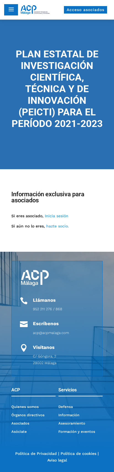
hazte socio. (57, 226)
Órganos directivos (28, 415)
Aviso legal (57, 460)
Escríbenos (46, 323)
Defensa (65, 407)
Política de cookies (78, 453)
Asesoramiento (71, 423)
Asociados (20, 423)
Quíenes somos (25, 407)
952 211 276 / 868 (47, 309)
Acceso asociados (85, 9)
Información (68, 415)
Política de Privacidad (36, 453)
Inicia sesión (56, 216)
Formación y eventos (76, 431)
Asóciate (19, 431)
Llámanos (44, 300)
